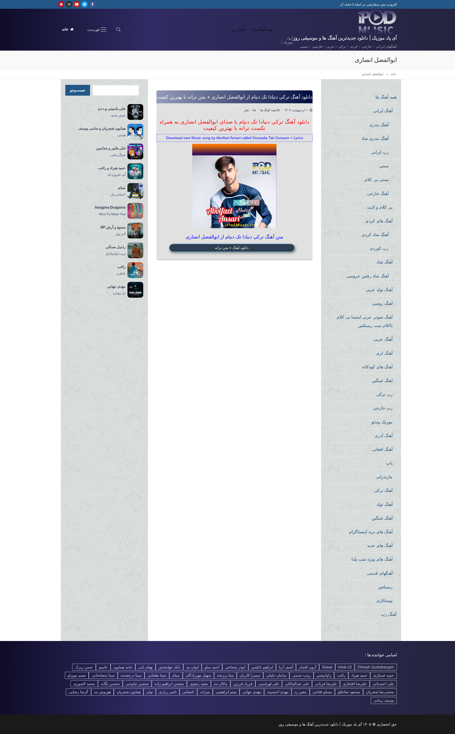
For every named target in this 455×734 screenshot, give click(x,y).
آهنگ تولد (385, 504)
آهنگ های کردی (379, 220)
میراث (205, 691)
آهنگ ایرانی (383, 110)
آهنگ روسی (382, 303)
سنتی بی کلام (377, 179)
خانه (66, 29)
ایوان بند (192, 667)
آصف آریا (286, 667)
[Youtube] (77, 4)
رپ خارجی (383, 407)
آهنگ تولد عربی (379, 289)
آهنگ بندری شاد (375, 138)
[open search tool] (118, 29)
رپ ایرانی (380, 152)
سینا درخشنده (131, 675)
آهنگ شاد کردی (375, 234)
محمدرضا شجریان (380, 691)
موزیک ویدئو (382, 421)
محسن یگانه (110, 683)
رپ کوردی (379, 248)
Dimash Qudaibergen (376, 667)
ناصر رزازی (168, 691)
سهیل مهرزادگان (198, 675)
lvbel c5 (345, 667)
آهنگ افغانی (382, 449)
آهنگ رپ (389, 614)
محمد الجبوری (84, 683)
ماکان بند (221, 683)
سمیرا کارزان (250, 675)
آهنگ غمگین (382, 518)
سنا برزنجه (225, 675)
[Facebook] (92, 4)
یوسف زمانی (384, 700)
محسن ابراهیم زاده (169, 683)
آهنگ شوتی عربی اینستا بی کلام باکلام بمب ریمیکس (365, 321)
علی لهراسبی (268, 683)
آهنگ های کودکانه (377, 366)
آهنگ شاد (385, 262)
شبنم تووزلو (77, 675)
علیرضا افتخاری (355, 683)
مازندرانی (384, 476)
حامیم (103, 667)
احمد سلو (212, 667)
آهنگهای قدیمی (380, 573)
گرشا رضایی (78, 691)
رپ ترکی (384, 394)
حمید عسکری (383, 675)
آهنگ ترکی (383, 490)
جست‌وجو (77, 90)
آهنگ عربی (383, 339)
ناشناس (188, 691)
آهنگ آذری (384, 435)
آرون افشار (307, 667)
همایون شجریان (129, 691)
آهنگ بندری (379, 124)
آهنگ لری (384, 353)
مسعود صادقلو (349, 691)
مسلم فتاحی (322, 691)
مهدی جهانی (252, 691)
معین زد (300, 691)
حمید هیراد (359, 675)
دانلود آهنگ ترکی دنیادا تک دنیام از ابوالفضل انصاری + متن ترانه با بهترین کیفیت (234, 97)
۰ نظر (248, 110)
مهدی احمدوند (278, 691)
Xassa (327, 667)
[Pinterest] (61, 4)
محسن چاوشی (137, 683)
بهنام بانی (145, 667)
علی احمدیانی (383, 683)
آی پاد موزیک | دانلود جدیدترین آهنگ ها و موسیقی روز (345, 38)
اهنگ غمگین (382, 380)
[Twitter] (84, 4)
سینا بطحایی (156, 675)
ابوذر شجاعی (235, 667)
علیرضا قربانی (326, 683)
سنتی (384, 165)
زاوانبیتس (323, 675)
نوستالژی (384, 600)
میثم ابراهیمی (226, 691)
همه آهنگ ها (268, 110)
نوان (149, 691)
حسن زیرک (84, 667)
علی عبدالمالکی (297, 683)
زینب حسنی (301, 675)
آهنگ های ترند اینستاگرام (371, 531)
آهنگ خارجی (378, 193)
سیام (176, 675)
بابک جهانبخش (169, 667)
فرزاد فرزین (243, 683)
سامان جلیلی (276, 675)
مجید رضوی (199, 683)
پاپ (389, 463)
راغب (341, 675)
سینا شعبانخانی (103, 675)
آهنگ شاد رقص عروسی (368, 275)
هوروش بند (102, 691)
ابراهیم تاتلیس (262, 667)
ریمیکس (385, 586)
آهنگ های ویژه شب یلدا (372, 559)
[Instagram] (69, 4)
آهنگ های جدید (380, 545)
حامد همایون (122, 667)
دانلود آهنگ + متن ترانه (232, 248)
